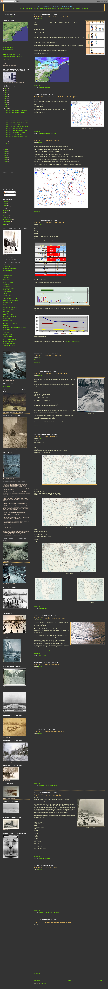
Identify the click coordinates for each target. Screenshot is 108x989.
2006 (5, 168)
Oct (7, 141)
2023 (5, 92)
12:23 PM (40, 224)
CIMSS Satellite (6, 277)
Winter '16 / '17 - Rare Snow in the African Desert (49, 618)
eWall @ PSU (6, 284)
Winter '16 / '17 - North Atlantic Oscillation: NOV (49, 731)
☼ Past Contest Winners (8, 60)
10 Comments (37, 344)
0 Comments (37, 85)
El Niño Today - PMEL (8, 282)
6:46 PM (40, 99)
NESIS (4, 304)
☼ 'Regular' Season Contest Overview (11, 54)
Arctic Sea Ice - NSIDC (8, 273)
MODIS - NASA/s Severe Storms (10, 300)
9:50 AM (40, 142)
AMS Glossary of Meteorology (10, 268)
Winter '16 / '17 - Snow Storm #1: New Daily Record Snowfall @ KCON (56, 97)
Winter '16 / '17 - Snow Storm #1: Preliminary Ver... (16, 110)
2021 (5, 96)
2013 (5, 153)
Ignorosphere (6, 207)
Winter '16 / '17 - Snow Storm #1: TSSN (46, 140)
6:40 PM (40, 375)
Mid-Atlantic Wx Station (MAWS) (10, 298)
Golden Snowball (7, 291)
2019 (5, 100)
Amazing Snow (6, 266)
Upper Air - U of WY (7, 334)
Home (69, 980)
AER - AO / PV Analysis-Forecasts (10, 265)
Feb (7, 145)
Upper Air (59, 213)
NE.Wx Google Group (8, 302)
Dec (7, 108)
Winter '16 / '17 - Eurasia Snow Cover (45, 868)
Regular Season (45, 87)
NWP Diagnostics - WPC (8, 313)
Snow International (44, 655)
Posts (6, 192)
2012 (5, 155)
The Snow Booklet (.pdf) (8, 331)
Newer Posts (37, 980)
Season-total (6, 215)
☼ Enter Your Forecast (8, 47)
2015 (5, 149)
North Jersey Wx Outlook (8, 309)
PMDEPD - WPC (7, 318)
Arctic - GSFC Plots (7, 270)
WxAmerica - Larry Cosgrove (9, 345)
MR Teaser (5, 210)
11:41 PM (40, 924)
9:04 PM (40, 869)
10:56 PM (40, 438)
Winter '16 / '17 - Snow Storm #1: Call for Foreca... (16, 122)
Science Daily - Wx (7, 320)
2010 (5, 159)
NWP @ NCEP (6, 311)
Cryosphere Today (7, 281)
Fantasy (5, 203)
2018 (5, 102)
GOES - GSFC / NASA (8, 289)
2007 (5, 166)
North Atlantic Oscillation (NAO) (10, 307)
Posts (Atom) (43, 983)
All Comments (8, 194)
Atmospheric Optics (7, 275)
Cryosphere (42, 912)
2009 (5, 161)
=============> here (8, 16)
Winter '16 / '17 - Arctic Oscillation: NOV (46, 664)
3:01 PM (40, 18)
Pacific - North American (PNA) (10, 316)
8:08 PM (40, 733)
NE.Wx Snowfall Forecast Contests (54, 7)
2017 (5, 104)
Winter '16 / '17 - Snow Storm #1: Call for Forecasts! (50, 373)
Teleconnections (52, 345)
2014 (5, 151)
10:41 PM (40, 357)
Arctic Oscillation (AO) (8, 272)
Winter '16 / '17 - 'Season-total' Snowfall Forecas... (16, 136)
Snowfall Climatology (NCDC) (10, 323)
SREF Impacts (6, 325)
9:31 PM (40, 666)
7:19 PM (40, 797)
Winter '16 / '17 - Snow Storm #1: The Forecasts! (49, 222)
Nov (7, 139)
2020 (5, 98)
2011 (5, 157)
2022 (5, 94)
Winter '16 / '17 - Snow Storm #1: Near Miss (48, 795)
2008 (5, 164)
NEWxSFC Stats (6, 386)
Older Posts (102, 980)
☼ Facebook (6, 51)
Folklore (5, 205)
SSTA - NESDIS (6, 329)
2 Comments (37, 856)
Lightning (5, 293)
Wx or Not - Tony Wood (8, 341)
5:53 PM (40, 620)
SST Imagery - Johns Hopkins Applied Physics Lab (14, 327)
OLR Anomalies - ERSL (8, 314)
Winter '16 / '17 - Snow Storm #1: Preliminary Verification (52, 17)
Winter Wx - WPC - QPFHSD (9, 339)
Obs (40, 87)
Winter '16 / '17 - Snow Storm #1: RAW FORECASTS (50, 355)
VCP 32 (4, 224)
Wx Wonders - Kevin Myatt (9, 343)
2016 (5, 106)
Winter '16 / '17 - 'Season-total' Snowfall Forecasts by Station (53, 922)
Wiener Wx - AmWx (7, 336)
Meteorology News (7, 297)
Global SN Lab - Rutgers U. (9, 288)
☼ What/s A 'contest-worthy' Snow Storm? (12, 56)
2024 (5, 90)
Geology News (6, 286)
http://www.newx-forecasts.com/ (73, 341)
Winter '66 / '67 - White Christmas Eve (46, 436)
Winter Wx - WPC (7, 338)
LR (3, 208)
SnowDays (5, 322)
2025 (5, 88)
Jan (7, 147)
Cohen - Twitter (6, 279)
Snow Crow (54, 133)
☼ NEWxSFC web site (8, 49)
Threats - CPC (6, 332)
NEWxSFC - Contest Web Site (10, 306)
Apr (7, 143)
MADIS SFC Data (7, 295)
